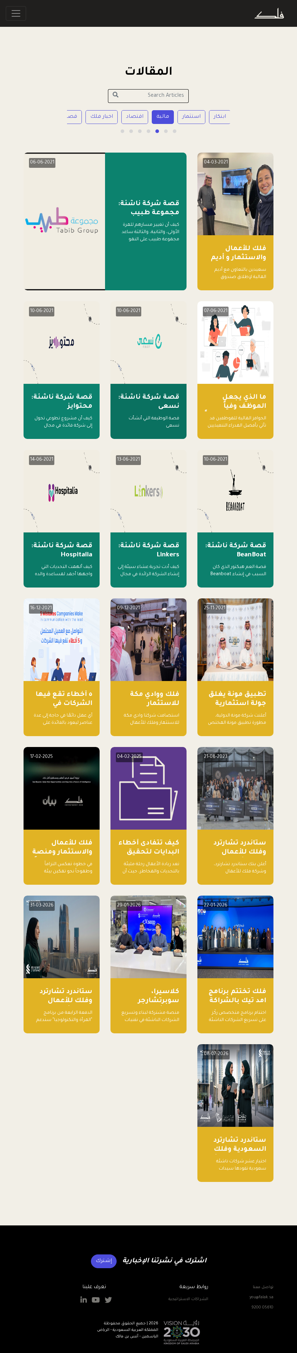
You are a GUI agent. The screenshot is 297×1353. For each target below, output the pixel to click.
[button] (174, 131)
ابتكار (220, 117)
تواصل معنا (263, 1287)
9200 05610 (262, 1308)
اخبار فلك (101, 117)
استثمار (191, 117)
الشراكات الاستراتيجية (188, 1299)
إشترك (104, 1261)
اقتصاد (134, 117)
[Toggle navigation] (16, 13)
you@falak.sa (261, 1297)
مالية (162, 117)
